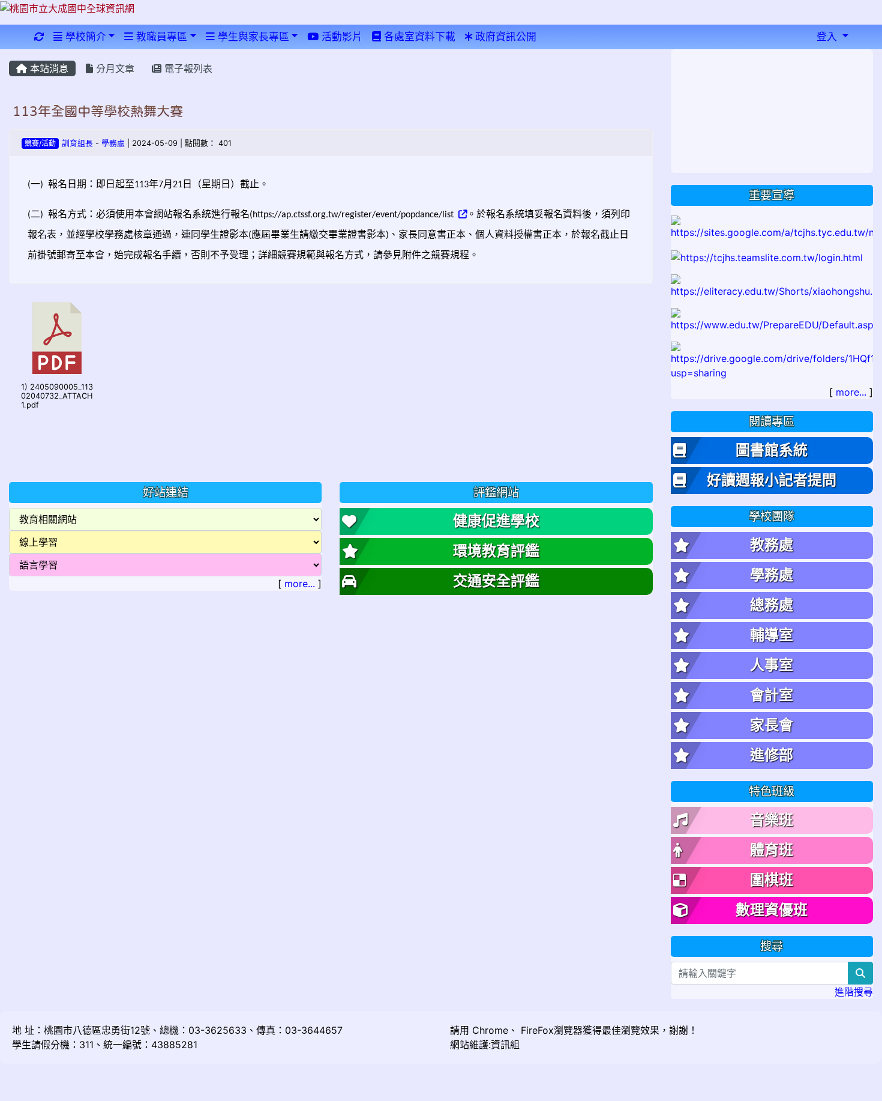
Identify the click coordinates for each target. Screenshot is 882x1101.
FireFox (536, 1030)
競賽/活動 (40, 143)
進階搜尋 (854, 992)
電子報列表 (186, 68)
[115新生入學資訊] (772, 226)
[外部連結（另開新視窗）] (461, 215)
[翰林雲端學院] (767, 256)
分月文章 (113, 68)
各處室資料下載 (418, 37)
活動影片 (340, 37)
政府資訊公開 (504, 37)
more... (299, 584)
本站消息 (47, 68)
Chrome (490, 1030)
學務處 (113, 143)
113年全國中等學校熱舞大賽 (98, 111)
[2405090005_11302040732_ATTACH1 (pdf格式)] (57, 338)
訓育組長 (77, 143)
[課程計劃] (772, 360)
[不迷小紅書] (772, 285)
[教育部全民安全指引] (772, 319)
